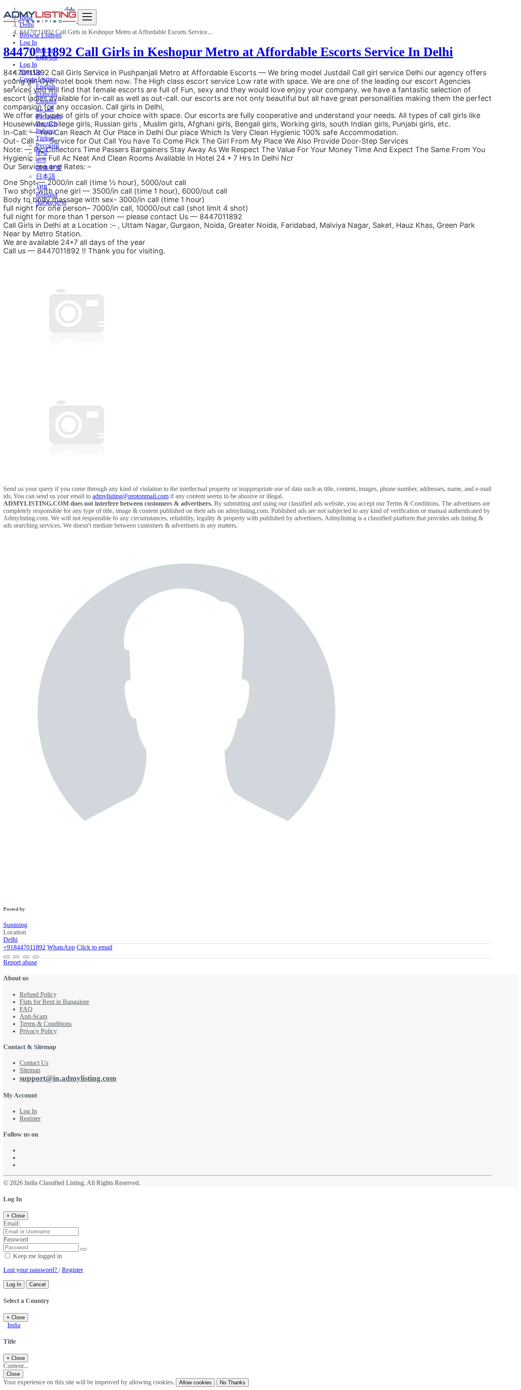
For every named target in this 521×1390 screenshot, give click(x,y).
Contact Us (34, 1062)
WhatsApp (61, 947)
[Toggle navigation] (87, 17)
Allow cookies (195, 1382)
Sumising (15, 924)
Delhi (10, 939)
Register (30, 1118)
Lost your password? (31, 1269)
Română (46, 194)
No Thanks (232, 1382)
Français (46, 93)
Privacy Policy (38, 1031)
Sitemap (30, 1070)
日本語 (45, 176)
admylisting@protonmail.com (130, 496)
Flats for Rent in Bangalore (54, 1001)
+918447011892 (24, 947)
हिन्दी (42, 152)
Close (13, 1374)
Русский (47, 145)
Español (46, 101)
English (45, 86)
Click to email (94, 947)
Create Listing (38, 79)
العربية (45, 108)
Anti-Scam (33, 1016)
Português (48, 116)
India (13, 1325)
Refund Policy (38, 994)
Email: (11, 1223)
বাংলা (41, 160)
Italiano (45, 130)
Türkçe (45, 138)
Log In (44, 49)
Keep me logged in (36, 1256)
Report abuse (20, 962)
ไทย (41, 186)
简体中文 (49, 167)
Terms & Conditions (46, 1023)
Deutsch (46, 123)
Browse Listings (40, 35)
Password (15, 1239)
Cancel (37, 1284)
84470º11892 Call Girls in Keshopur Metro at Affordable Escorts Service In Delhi (228, 51)
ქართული (51, 202)
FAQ (26, 1009)
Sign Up (46, 57)
